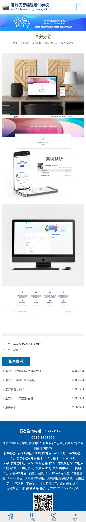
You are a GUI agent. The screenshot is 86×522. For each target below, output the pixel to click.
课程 (32, 519)
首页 (10, 519)
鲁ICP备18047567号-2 (64, 488)
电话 (53, 519)
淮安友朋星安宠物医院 (27, 344)
